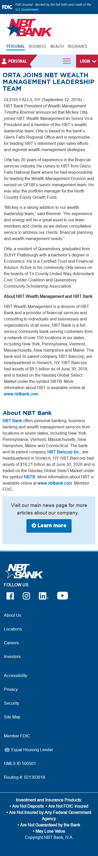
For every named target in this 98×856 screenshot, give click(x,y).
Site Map (12, 717)
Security (11, 703)
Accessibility (15, 675)
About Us (12, 615)
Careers (11, 642)
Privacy (11, 689)
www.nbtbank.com (21, 393)
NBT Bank (12, 420)
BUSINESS (37, 46)
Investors (12, 656)
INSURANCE (78, 46)
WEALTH (57, 46)
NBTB (29, 476)
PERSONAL (16, 46)
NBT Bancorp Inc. (63, 451)
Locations (13, 629)
